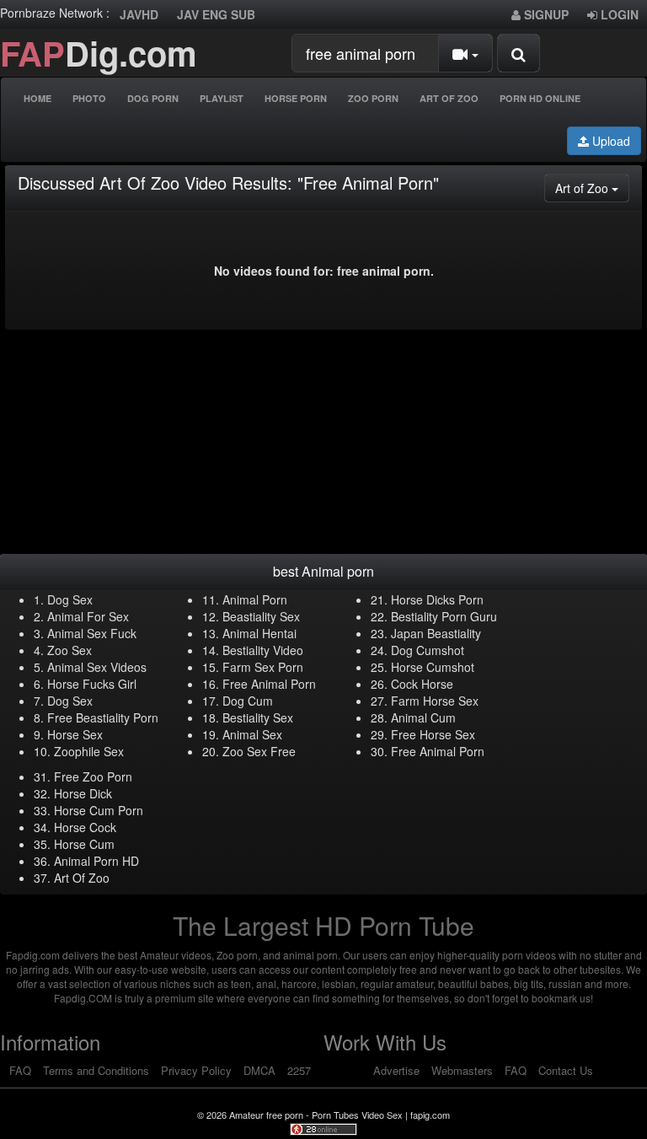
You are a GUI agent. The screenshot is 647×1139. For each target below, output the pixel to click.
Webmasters (462, 1070)
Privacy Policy (196, 1070)
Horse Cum (84, 843)
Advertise (396, 1070)
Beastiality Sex (261, 616)
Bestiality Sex (257, 717)
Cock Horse (422, 683)
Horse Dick (83, 793)
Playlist (221, 98)
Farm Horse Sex (435, 700)
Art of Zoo (592, 187)
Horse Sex (75, 734)
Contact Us (565, 1070)
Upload (609, 140)
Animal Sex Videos (97, 666)
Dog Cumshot (427, 650)
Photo (89, 98)
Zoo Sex (69, 650)
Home (37, 98)
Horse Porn (296, 98)
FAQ (20, 1070)
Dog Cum (247, 700)
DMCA (259, 1070)
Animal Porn (254, 599)
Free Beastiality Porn (102, 717)
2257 (299, 1070)
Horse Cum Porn (98, 810)
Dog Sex (70, 599)
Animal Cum (423, 717)
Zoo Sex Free (259, 751)
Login (618, 14)
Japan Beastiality (436, 633)
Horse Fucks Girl (91, 683)
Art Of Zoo (449, 98)
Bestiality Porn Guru (444, 616)
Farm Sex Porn (262, 666)
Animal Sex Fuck (91, 633)
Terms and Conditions (96, 1070)
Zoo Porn (373, 98)
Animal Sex (252, 734)
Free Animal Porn (269, 683)
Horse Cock (85, 827)
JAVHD (139, 14)
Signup (545, 14)
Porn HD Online (540, 98)
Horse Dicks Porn (437, 599)
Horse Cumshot (432, 666)
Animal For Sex (88, 616)
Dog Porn (153, 98)
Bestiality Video (262, 650)
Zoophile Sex (89, 751)
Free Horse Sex (433, 734)
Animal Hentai (259, 633)
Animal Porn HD (96, 860)
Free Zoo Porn (93, 776)
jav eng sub (216, 14)
